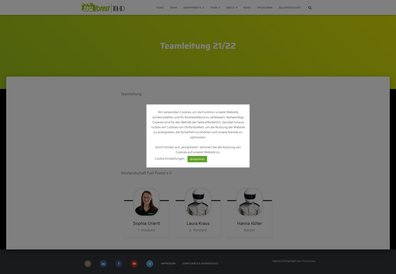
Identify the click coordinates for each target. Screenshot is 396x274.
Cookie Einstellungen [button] (169, 158)
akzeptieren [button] (197, 159)
